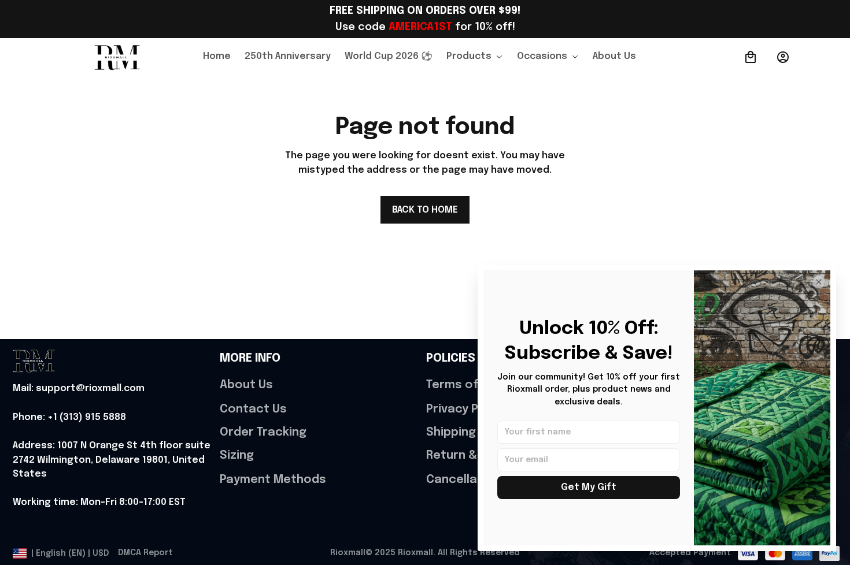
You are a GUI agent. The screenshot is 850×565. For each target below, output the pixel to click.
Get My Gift (588, 487)
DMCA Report (145, 553)
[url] (79, 389)
